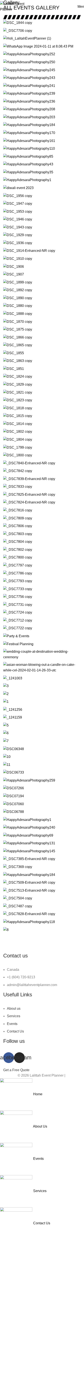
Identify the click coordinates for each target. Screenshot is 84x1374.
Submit (42, 1332)
